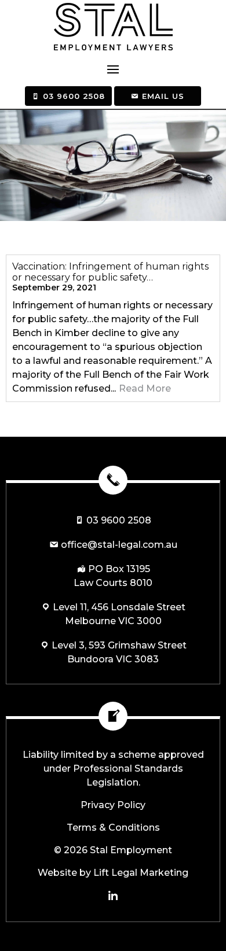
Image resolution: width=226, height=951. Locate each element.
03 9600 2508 (72, 96)
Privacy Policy (113, 804)
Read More (145, 388)
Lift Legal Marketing (140, 872)
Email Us (161, 96)
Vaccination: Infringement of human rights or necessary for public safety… (110, 272)
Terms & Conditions (113, 827)
